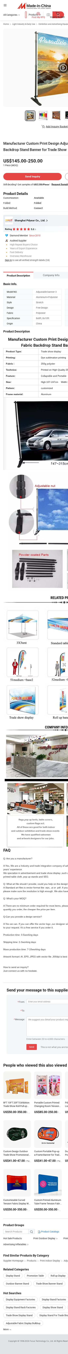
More (6, 1329)
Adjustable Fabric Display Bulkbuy (23, 1323)
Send (31, 1046)
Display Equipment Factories (20, 1299)
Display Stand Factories (54, 1299)
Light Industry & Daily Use (23, 24)
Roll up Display (58, 1275)
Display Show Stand (53, 1307)
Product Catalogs (50, 1231)
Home (6, 24)
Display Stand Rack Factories (21, 1307)
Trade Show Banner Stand (49, 1283)
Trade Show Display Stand (19, 1315)
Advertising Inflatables (14, 1244)
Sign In (8, 260)
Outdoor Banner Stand (17, 1283)
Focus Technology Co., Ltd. (42, 1341)
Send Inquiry (32, 176)
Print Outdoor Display (44, 1238)
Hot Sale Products (12, 1238)
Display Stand (13, 1275)
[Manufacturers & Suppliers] (34, 5)
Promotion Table (35, 1275)
